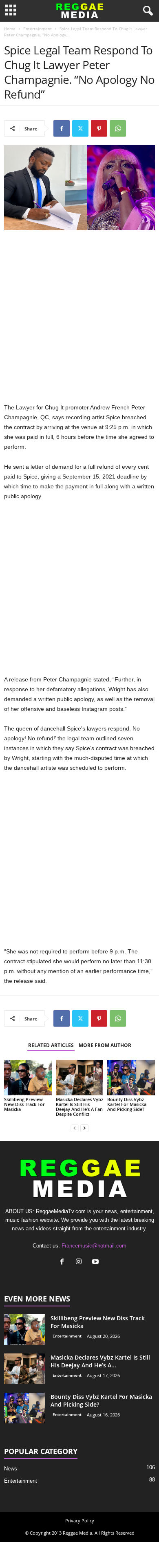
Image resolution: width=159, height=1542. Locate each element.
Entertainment (37, 28)
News (10, 1469)
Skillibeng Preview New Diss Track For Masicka (24, 1104)
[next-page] (84, 1128)
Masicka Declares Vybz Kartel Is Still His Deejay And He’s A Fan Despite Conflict (79, 1106)
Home (9, 28)
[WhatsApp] (118, 128)
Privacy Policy (79, 1520)
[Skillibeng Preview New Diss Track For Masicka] (28, 1077)
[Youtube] (96, 1262)
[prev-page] (75, 1128)
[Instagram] (80, 1262)
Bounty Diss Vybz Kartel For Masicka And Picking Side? (126, 1104)
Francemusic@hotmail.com (94, 1246)
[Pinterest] (99, 128)
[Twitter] (80, 128)
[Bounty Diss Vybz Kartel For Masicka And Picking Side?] (131, 1077)
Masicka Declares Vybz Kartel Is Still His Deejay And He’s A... (100, 1361)
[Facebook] (61, 128)
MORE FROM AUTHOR (105, 1045)
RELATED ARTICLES (51, 1045)
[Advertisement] (79, 318)
